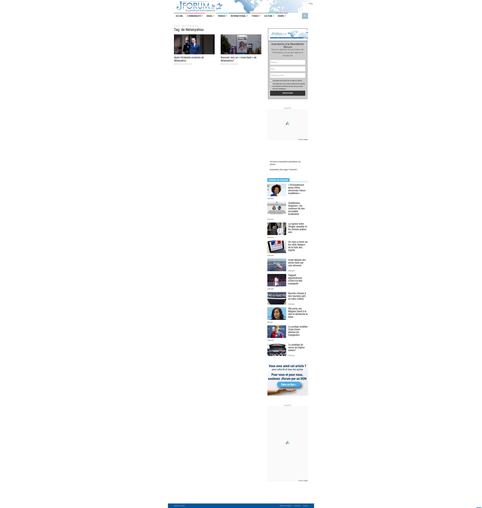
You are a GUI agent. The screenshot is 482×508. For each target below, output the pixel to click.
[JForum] (241, 6)
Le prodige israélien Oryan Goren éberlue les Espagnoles (298, 330)
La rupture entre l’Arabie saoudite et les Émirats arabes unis (297, 228)
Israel (209, 16)
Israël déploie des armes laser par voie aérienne (297, 262)
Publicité (297, 506)
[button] (305, 16)
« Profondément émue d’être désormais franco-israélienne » (297, 189)
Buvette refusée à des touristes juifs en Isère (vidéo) (297, 296)
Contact (305, 506)
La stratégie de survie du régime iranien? (296, 347)
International (238, 16)
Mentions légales (286, 506)
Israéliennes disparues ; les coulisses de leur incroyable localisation (296, 208)
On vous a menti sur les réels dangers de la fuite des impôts (298, 246)
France (221, 16)
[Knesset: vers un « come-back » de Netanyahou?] (241, 44)
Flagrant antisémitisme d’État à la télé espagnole (295, 279)
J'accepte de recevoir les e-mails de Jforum (287, 81)
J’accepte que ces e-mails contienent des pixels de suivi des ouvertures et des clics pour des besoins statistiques (289, 86)
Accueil (180, 16)
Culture (268, 16)
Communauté (194, 16)
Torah (255, 16)
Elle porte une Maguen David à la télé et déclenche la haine (298, 312)
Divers (281, 16)
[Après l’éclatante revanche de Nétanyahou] (194, 44)
